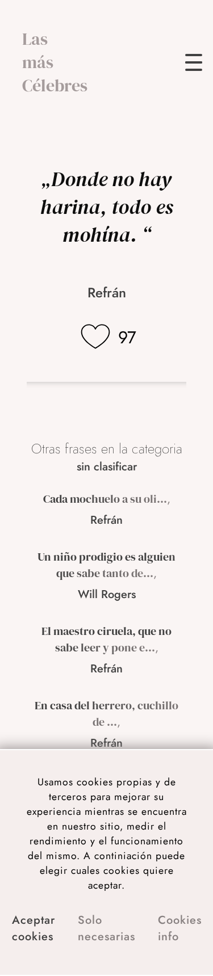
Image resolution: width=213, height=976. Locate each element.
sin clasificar (107, 466)
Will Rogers (107, 594)
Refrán (106, 292)
